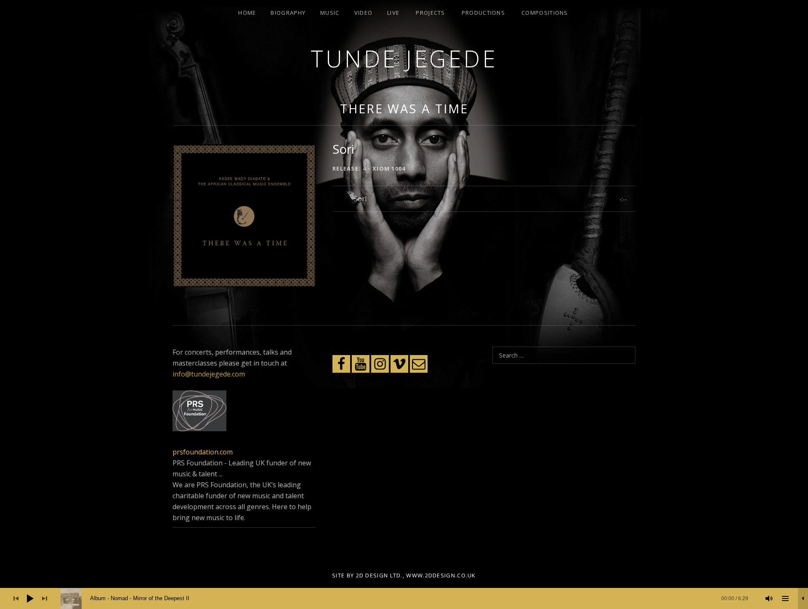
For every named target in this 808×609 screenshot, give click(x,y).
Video (363, 12)
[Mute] (769, 598)
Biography (288, 12)
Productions (483, 12)
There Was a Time (404, 108)
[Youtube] (360, 364)
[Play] (30, 598)
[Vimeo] (399, 364)
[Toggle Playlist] (785, 598)
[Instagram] (380, 364)
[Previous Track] (16, 598)
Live (393, 12)
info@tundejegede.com (209, 374)
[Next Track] (44, 598)
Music (330, 12)
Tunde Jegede (404, 58)
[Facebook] (341, 364)
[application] (404, 598)
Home (247, 12)
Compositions (544, 12)
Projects (430, 12)
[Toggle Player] (803, 598)
